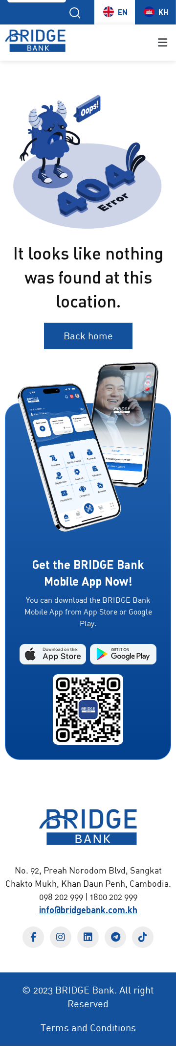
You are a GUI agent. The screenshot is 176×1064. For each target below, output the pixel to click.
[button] (123, 42)
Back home (88, 336)
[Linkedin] (88, 937)
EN (123, 12)
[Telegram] (115, 937)
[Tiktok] (143, 937)
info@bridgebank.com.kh (88, 909)
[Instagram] (60, 937)
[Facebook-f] (33, 937)
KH (163, 12)
